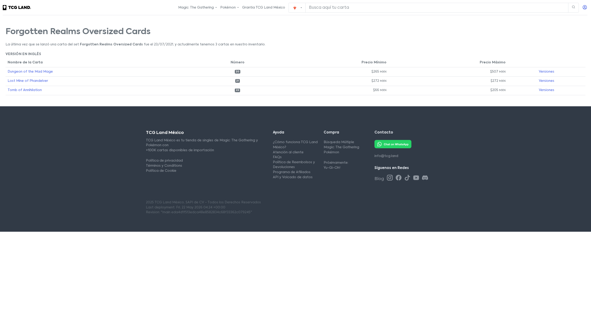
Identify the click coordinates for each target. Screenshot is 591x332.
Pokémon (331, 152)
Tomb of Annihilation (25, 90)
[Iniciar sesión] (584, 8)
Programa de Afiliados (292, 172)
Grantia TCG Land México (263, 7)
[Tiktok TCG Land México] (408, 178)
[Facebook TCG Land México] (399, 178)
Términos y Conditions (164, 165)
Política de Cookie (161, 170)
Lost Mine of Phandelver (28, 81)
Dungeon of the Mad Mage (30, 71)
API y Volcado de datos (293, 177)
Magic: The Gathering (341, 147)
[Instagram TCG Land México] (390, 178)
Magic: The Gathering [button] (196, 7)
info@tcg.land (386, 156)
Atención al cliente (288, 152)
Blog (379, 179)
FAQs (277, 157)
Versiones (546, 71)
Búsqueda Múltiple (339, 142)
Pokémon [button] (228, 7)
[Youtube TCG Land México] (417, 178)
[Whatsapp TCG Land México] (392, 144)
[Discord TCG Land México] (424, 178)
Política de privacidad (164, 160)
